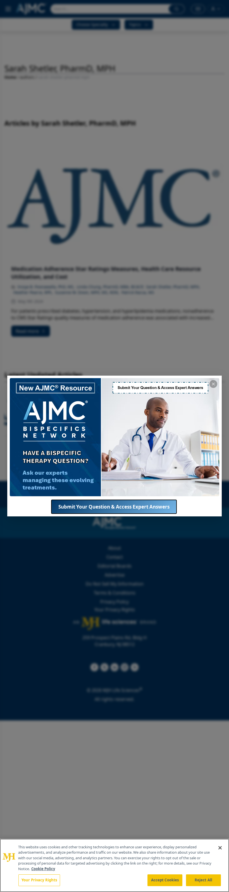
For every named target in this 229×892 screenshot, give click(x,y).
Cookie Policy (43, 868)
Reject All (203, 879)
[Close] (220, 848)
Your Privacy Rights (39, 879)
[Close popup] (213, 384)
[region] (114, 865)
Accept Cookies (165, 879)
